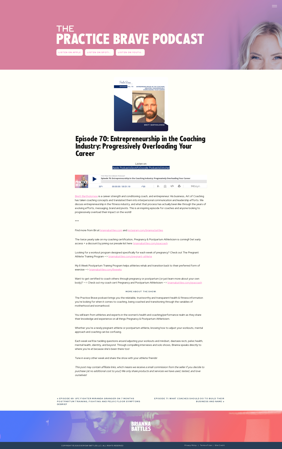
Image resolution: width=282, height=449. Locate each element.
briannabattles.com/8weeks (105, 269)
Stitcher (165, 167)
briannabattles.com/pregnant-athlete (130, 256)
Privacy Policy (191, 445)
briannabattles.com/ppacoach (150, 243)
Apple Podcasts (121, 167)
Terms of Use (206, 445)
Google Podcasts (150, 167)
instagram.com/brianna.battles (145, 230)
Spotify (135, 167)
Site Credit (220, 445)
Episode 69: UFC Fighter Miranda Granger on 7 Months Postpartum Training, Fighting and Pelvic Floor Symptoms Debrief (98, 401)
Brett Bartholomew (86, 196)
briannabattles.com (111, 230)
